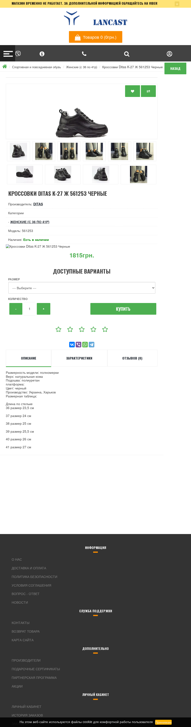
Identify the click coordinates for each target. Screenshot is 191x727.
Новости (20, 602)
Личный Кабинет (26, 706)
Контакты (20, 622)
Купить (123, 309)
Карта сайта (23, 640)
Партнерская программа (34, 677)
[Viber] (78, 344)
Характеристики (79, 358)
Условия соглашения (31, 585)
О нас (17, 559)
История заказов (27, 715)
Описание (28, 358)
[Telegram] (91, 344)
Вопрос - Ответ (26, 593)
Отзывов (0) (132, 358)
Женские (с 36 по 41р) (81, 67)
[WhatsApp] (85, 344)
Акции (17, 686)
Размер (14, 279)
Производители (26, 660)
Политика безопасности (34, 576)
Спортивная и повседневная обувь (36, 67)
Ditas (38, 204)
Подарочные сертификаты (36, 668)
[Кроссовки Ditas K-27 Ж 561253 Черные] (81, 111)
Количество (17, 298)
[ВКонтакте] (72, 344)
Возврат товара (26, 631)
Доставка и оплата (29, 568)
